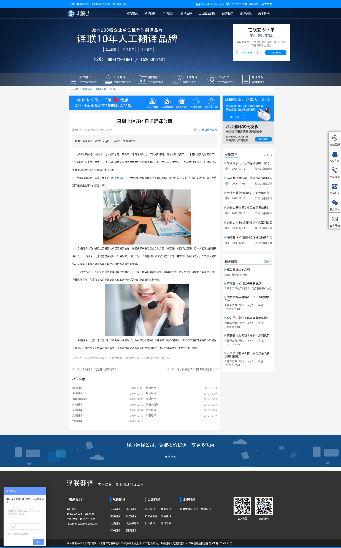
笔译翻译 (150, 13)
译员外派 (166, 523)
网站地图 (254, 4)
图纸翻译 (131, 530)
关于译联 (264, 13)
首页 (76, 89)
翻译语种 (186, 13)
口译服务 (168, 13)
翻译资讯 (246, 13)
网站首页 (132, 13)
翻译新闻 (101, 89)
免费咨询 (170, 457)
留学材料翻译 (187, 509)
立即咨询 (275, 52)
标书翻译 (115, 530)
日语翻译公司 (209, 129)
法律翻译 (115, 523)
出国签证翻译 (207, 13)
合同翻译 (115, 509)
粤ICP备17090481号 (220, 543)
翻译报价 (228, 13)
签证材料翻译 (203, 509)
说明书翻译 (132, 523)
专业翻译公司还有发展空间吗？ (99, 369)
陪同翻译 (150, 509)
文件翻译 (115, 516)
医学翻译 (131, 516)
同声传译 (150, 523)
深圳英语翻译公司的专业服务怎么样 (197, 369)
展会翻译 (166, 509)
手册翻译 (131, 509)
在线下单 (247, 52)
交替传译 (166, 516)
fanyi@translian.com (210, 4)
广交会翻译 (151, 516)
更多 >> (268, 154)
